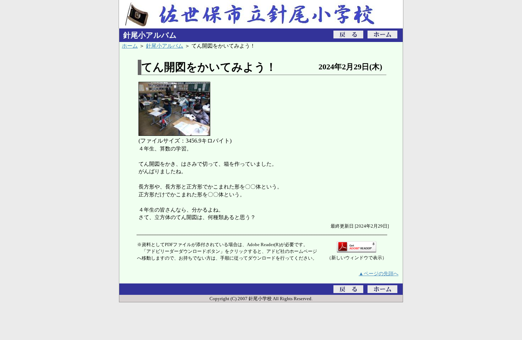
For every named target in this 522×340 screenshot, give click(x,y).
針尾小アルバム (164, 46)
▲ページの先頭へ (378, 273)
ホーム (130, 46)
